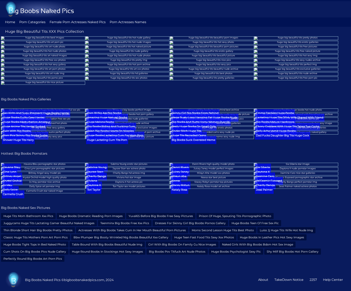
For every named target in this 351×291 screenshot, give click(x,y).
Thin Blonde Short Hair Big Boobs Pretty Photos (38, 230)
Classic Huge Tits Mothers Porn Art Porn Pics (35, 237)
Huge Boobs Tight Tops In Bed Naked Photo (34, 244)
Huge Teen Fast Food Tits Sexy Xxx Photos (204, 237)
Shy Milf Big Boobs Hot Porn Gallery (292, 251)
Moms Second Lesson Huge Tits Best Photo (223, 230)
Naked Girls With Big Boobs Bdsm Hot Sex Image (257, 244)
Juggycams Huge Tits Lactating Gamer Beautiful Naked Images (48, 223)
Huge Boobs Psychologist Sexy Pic (236, 251)
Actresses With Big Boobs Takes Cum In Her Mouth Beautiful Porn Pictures (132, 230)
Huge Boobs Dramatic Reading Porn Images (91, 216)
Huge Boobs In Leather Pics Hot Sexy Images (272, 237)
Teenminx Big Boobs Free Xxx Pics (124, 223)
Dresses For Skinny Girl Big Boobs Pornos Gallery (190, 223)
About (263, 280)
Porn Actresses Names (128, 22)
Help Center (333, 280)
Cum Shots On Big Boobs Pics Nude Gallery (34, 251)
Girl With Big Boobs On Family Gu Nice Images (182, 244)
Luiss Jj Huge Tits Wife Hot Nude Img (286, 230)
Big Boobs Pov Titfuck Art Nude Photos (177, 251)
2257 (313, 280)
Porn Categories (32, 22)
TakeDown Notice (288, 280)
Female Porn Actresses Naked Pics (78, 22)
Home (10, 22)
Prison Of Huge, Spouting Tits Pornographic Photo (235, 216)
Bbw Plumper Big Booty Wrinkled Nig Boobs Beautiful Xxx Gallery (121, 237)
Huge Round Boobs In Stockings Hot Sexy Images (107, 251)
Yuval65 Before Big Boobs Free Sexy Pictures (161, 216)
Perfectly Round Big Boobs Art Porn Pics (32, 259)
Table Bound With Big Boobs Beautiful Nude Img (107, 244)
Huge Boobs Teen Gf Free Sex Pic (255, 223)
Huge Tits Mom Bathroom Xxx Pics (28, 216)
